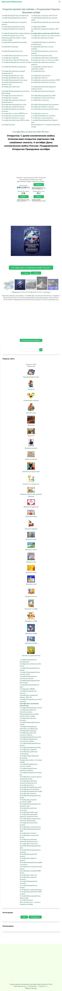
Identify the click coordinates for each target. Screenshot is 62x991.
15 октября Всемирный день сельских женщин (16, 62)
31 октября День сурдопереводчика (42, 118)
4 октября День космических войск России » (31, 132)
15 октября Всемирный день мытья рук (14, 66)
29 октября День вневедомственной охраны (44, 109)
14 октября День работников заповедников (44, 58)
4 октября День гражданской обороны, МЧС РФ (29, 696)
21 (37, 292)
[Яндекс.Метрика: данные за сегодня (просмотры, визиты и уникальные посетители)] (31, 988)
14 (24, 292)
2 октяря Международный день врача (13, 26)
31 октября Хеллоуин (8, 124)
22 (39, 292)
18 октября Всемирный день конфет (13, 78)
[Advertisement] (31, 163)
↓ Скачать (25, 273)
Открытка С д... (43, 986)
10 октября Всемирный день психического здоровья (28, 740)
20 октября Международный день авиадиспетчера (30, 805)
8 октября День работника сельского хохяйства (28, 734)
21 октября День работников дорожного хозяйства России (29, 815)
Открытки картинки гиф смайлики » (19, 9)
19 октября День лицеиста (39, 78)
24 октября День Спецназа (10, 98)
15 (25, 292)
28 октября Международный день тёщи (14, 104)
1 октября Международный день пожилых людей (30, 673)
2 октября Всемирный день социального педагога (28, 677)
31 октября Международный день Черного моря (30, 897)
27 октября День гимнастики (40, 100)
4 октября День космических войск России (45, 33)
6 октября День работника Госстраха (42, 38)
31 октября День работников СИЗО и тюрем (15, 120)
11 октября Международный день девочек (15, 55)
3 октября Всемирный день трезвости (13, 29)
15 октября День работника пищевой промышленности (28, 782)
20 (35, 292)
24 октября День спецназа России (12, 95)
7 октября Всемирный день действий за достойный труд (29, 727)
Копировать (39, 184)
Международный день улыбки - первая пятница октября (29, 715)
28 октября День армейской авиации (13, 107)
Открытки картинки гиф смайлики (13, 295)
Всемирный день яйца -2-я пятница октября (44, 60)
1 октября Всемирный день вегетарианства (15, 15)
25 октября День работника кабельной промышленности (29, 840)
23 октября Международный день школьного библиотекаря (30, 819)
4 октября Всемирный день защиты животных (16, 33)
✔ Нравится (36, 273)
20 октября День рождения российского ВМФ (45, 80)
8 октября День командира (10, 46)
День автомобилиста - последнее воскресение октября (30, 903)
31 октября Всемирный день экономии (43, 115)
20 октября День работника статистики (43, 82)
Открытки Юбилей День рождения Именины (31, 495)
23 (40, 292)
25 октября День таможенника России (43, 98)
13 (22, 292)
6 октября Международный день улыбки (14, 42)
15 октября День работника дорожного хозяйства (28, 769)
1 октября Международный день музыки (14, 18)
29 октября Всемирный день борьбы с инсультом (31, 863)
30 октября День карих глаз (39, 113)
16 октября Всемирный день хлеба (12, 75)
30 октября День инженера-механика (13, 115)
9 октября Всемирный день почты (12, 51)
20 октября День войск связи (11, 86)
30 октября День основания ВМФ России (14, 113)
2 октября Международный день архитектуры (45, 22)
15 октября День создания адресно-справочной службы (31, 778)
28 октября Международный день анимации (45, 104)
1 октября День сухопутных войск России (44, 15)
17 (29, 292)
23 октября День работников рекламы (43, 91)
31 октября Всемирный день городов (13, 118)
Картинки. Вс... (22, 986)
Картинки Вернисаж (12, 2)
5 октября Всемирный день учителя (13, 35)
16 (27, 292)
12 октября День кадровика (10, 58)
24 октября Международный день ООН (43, 95)
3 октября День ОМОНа (38, 26)
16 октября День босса (38, 71)
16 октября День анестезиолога (40, 75)
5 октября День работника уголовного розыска (45, 35)
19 (33, 292)
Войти (24, 917)
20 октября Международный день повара (14, 80)
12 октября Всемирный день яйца (41, 55)
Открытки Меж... (33, 986)
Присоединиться (35, 917)
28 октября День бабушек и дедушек (42, 107)
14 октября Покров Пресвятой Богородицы (15, 60)
